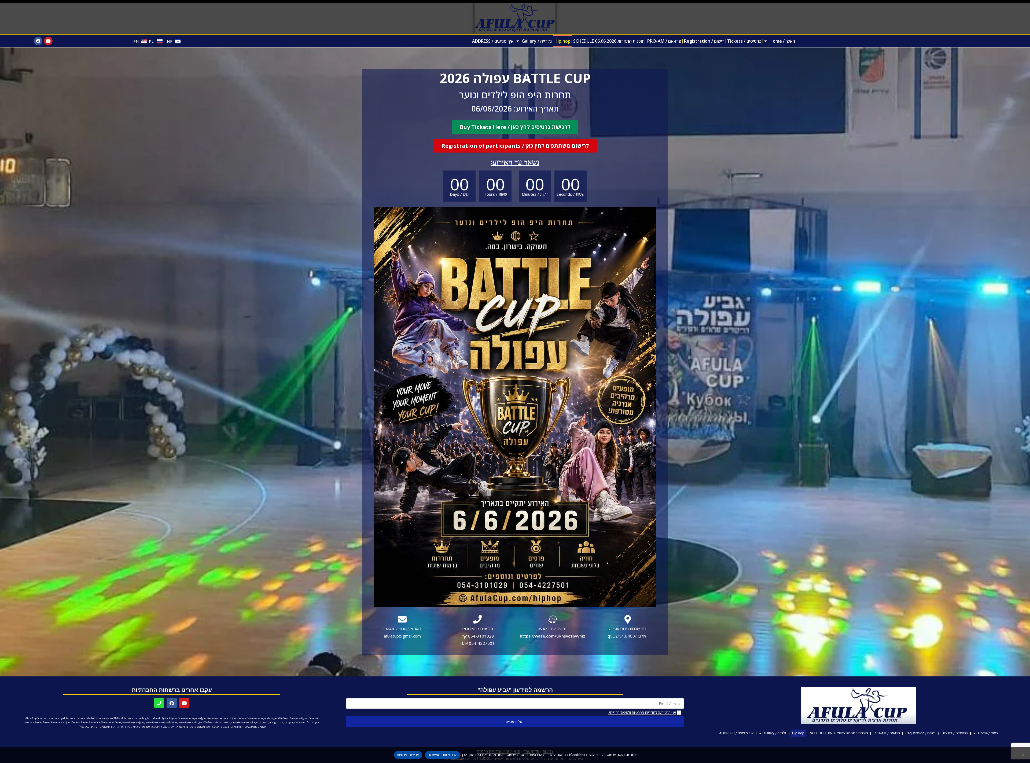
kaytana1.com (260, 722)
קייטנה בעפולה (205, 726)
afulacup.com (222, 722)
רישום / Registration (704, 41)
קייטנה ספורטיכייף (143, 726)
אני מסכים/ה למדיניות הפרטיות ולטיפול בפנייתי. (642, 712)
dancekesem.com (241, 722)
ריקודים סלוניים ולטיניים (103, 726)
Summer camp (46, 718)
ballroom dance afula (78, 718)
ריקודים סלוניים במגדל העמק (229, 726)
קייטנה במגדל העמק (164, 726)
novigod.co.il (276, 722)
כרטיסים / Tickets (744, 41)
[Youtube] (48, 41)
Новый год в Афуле (133, 722)
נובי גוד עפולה (124, 726)
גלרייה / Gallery (537, 41)
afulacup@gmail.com (402, 636)
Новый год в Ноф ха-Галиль (161, 722)
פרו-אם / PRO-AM (664, 41)
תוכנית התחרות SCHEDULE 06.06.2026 (609, 41)
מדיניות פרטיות (408, 755)
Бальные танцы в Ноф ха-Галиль (226, 718)
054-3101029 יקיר (477, 636)
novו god (60, 718)
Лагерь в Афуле (298, 718)
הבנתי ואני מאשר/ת (442, 755)
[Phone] (159, 703)
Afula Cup (30, 718)
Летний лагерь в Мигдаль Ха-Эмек (101, 722)
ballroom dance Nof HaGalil (107, 718)
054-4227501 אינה (478, 643)
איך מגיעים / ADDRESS (493, 41)
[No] (1023, 755)
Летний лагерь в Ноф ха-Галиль (61, 722)
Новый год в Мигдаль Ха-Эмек (196, 722)
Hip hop (562, 41)
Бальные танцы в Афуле (192, 718)
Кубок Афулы (169, 718)
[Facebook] (38, 41)
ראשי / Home (782, 41)
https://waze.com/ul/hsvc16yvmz (552, 636)
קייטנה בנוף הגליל (186, 726)
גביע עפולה (83, 726)
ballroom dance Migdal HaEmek (142, 718)
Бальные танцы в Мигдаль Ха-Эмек (268, 718)
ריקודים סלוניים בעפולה (306, 722)
